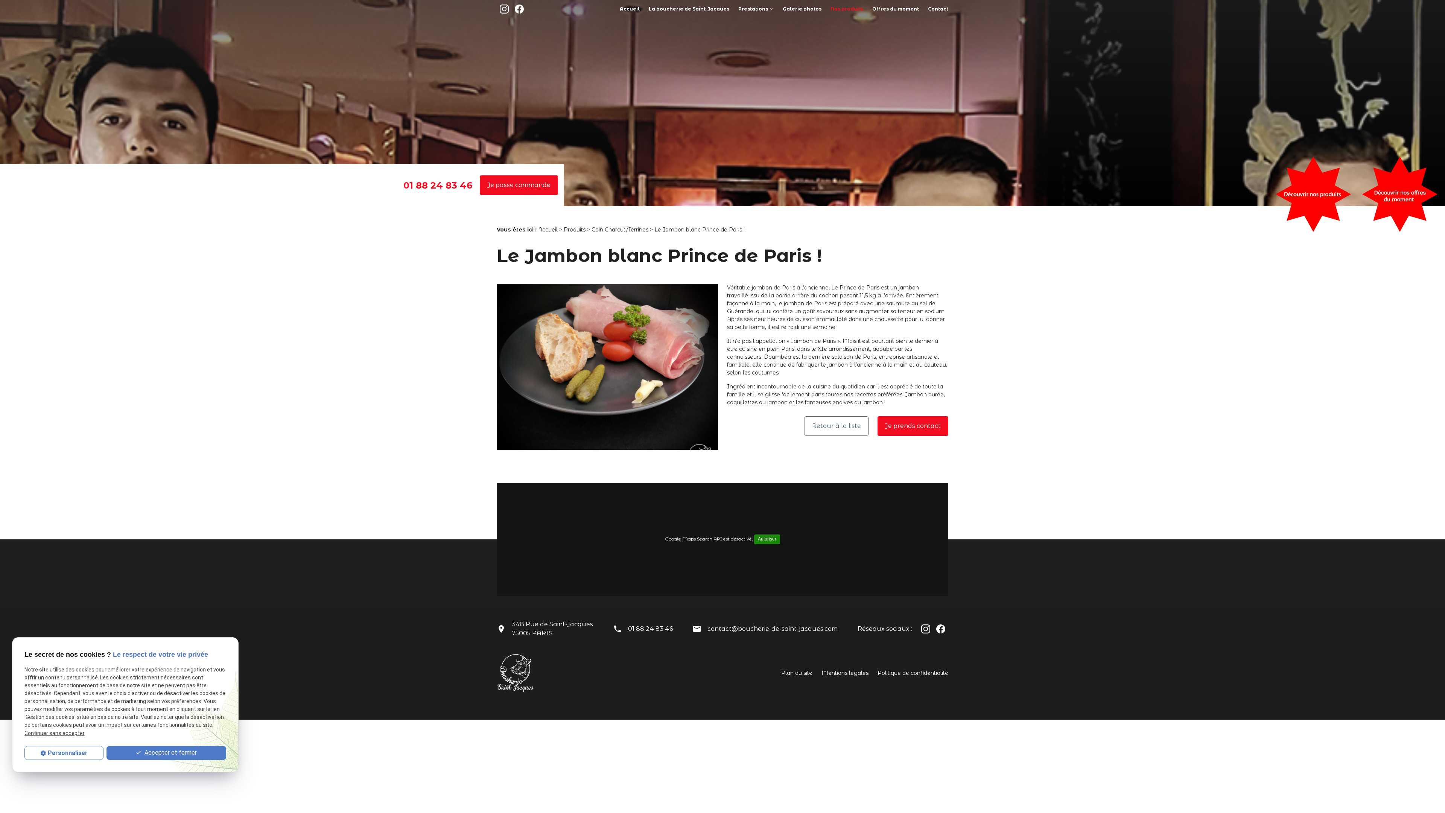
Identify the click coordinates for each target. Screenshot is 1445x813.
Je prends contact (913, 425)
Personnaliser (68, 753)
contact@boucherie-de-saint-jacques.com (772, 628)
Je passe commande (519, 185)
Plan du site (796, 673)
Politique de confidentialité (913, 673)
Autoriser (767, 539)
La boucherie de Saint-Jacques (689, 9)
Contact (938, 9)
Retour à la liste (836, 425)
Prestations (753, 9)
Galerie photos (802, 9)
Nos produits (846, 9)
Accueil (630, 9)
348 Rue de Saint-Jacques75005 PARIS (552, 629)
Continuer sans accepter (54, 733)
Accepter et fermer (170, 752)
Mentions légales (845, 673)
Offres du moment (895, 9)
